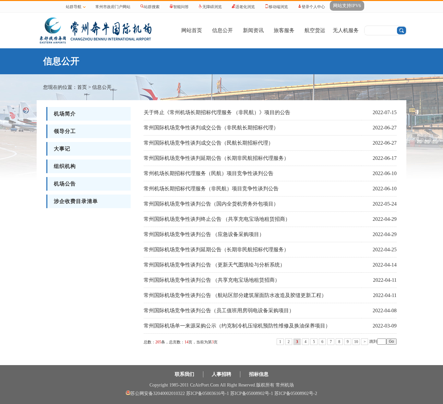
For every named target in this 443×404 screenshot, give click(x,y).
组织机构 (65, 166)
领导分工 (65, 131)
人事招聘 (221, 374)
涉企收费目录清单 (76, 201)
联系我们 (184, 374)
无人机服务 (346, 30)
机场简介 (65, 113)
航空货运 (315, 30)
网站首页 (191, 30)
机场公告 (65, 183)
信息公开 (222, 30)
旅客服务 (284, 30)
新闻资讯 (253, 30)
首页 (82, 87)
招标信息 (259, 374)
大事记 (62, 148)
